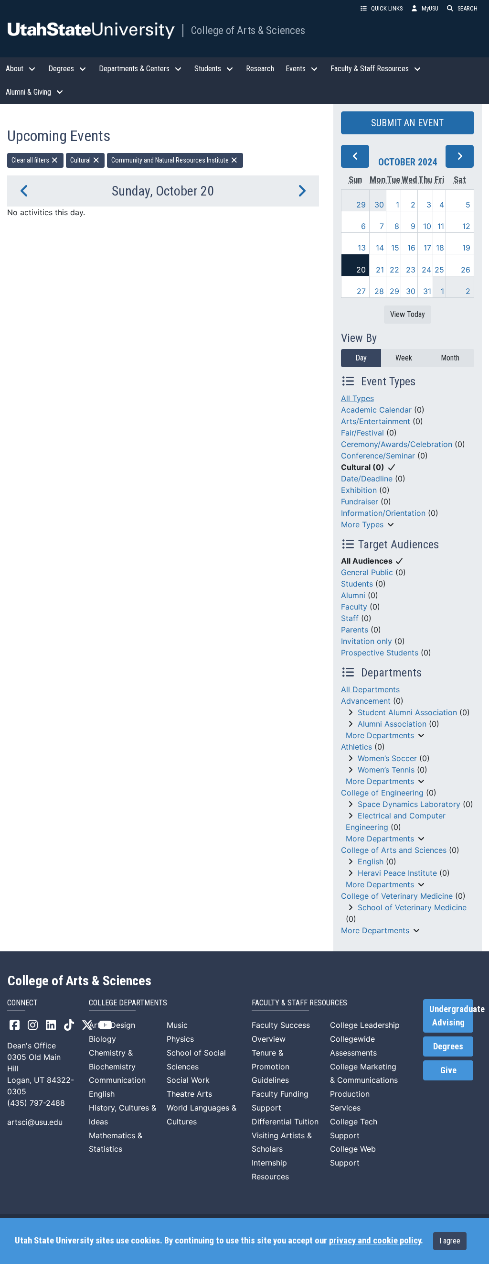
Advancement (366, 701)
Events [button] (296, 68)
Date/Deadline (367, 478)
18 (440, 247)
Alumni (353, 595)
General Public (367, 572)
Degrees (448, 1046)
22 (394, 269)
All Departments (370, 689)
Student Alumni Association (407, 712)
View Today (407, 314)
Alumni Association (392, 724)
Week (403, 357)
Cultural (81, 160)
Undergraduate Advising (451, 1016)
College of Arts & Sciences (248, 30)
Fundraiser (359, 501)
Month (450, 357)
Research (260, 68)
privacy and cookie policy (375, 1240)
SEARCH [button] (467, 8)
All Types (357, 398)
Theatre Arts (189, 1094)
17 (427, 247)
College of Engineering (382, 792)
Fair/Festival (362, 432)
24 (426, 269)
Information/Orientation (383, 513)
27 (361, 291)
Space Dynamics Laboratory (409, 804)
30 (379, 204)
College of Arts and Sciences (393, 850)
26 (465, 269)
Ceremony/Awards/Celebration (396, 444)
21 (380, 269)
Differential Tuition (285, 1121)
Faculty (354, 606)
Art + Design (112, 1025)
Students (357, 583)
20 (361, 269)
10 (427, 226)
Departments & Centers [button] (134, 68)
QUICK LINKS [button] (387, 8)
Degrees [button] (61, 68)
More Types (362, 524)
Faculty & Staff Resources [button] (369, 68)
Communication (117, 1080)
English (370, 861)
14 (380, 247)
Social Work (188, 1080)
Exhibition (359, 490)
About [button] (14, 68)
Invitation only (366, 641)
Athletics (356, 747)
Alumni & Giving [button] (28, 92)
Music (177, 1025)
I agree (449, 1240)
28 (379, 291)
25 (439, 269)
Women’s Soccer (387, 758)
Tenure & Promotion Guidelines (270, 1066)
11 (440, 226)
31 (427, 291)
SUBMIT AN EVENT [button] (407, 123)
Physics (180, 1039)
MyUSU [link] (430, 8)
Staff (350, 618)
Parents (354, 629)
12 (466, 226)
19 (466, 247)
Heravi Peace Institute (397, 873)
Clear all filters (31, 160)
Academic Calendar (376, 409)
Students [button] (207, 68)
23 (410, 269)
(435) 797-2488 (36, 1103)
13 (362, 247)
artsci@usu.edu (35, 1122)
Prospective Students (379, 652)
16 (411, 247)
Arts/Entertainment (375, 421)
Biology (102, 1039)
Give (448, 1070)
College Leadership (365, 1025)
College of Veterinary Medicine (397, 896)
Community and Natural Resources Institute (170, 160)
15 (395, 247)
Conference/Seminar (378, 455)
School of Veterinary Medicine (412, 907)
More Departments (380, 735)
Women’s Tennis (386, 769)
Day (361, 357)
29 (361, 204)
